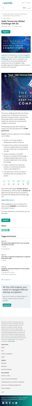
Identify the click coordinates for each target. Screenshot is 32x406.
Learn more (11, 341)
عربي (29, 8)
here (5, 213)
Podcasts (3, 363)
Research (4, 366)
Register (6, 32)
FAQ (2, 350)
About (23, 3)
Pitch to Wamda (5, 388)
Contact (28, 3)
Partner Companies (6, 354)
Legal (2, 357)
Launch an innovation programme (11, 385)
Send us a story (5, 375)
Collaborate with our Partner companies (12, 382)
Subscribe (7, 305)
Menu (24, 8)
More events (5, 280)
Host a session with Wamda (9, 379)
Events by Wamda (6, 369)
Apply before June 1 (7, 200)
